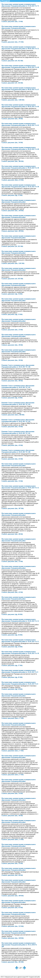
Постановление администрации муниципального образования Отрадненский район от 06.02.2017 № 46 (20, 105)
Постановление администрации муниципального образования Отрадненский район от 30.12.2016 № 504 (19, 944)
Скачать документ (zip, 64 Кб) (12, 635)
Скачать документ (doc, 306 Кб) (13, 161)
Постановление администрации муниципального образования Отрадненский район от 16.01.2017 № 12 (20, 620)
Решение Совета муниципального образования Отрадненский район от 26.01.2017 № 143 (18, 403)
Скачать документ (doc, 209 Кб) (13, 231)
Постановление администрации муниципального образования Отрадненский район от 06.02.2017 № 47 (20, 88)
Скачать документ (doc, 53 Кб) (12, 21)
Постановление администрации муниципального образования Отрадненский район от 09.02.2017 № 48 (20, 66)
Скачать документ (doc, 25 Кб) (12, 329)
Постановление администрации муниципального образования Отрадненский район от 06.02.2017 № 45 (20, 124)
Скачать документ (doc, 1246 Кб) (13, 100)
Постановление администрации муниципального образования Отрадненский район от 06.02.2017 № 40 (20, 148)
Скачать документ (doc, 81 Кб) (12, 907)
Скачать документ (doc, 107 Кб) (13, 508)
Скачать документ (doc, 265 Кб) (13, 962)
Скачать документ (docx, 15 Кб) (13, 839)
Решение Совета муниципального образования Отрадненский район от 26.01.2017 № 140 (18, 451)
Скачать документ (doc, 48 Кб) (12, 381)
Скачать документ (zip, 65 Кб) (12, 677)
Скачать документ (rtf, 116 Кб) (12, 83)
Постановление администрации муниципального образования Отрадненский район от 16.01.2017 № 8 (20, 683)
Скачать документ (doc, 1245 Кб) (13, 263)
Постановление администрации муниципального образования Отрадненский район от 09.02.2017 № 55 (20, 47)
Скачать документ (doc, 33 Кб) (12, 481)
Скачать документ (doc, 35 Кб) (12, 561)
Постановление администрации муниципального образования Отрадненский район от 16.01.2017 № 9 (20, 671)
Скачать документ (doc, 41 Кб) (12, 459)
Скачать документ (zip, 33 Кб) (12, 314)
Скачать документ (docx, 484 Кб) (13, 415)
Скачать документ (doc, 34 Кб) (12, 142)
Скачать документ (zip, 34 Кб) (12, 294)
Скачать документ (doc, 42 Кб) (12, 592)
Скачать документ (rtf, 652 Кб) (12, 60)
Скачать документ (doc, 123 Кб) (13, 926)
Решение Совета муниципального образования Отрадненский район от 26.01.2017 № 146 (18, 366)
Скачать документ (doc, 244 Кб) (13, 210)
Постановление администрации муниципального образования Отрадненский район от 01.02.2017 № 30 (20, 185)
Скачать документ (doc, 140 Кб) (13, 938)
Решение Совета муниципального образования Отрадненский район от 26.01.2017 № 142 (18, 420)
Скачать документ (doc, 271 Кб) (13, 42)
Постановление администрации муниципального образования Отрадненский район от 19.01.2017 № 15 (20, 487)
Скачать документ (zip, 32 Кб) (12, 195)
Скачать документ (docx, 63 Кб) (13, 180)
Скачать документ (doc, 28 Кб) (12, 345)
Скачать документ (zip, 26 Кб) (12, 647)
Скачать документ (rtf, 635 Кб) (12, 278)
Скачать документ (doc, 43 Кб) (12, 426)
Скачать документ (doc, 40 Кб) (12, 534)
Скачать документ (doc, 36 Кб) (12, 815)
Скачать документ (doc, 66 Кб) (12, 875)
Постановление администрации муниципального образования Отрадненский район (19, 27)
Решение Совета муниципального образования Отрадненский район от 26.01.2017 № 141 (18, 432)
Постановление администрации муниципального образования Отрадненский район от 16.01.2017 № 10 (20, 652)
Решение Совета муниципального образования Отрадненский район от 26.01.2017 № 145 (18, 386)
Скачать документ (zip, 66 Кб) (12, 614)
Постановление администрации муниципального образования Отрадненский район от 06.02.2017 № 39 (20, 167)
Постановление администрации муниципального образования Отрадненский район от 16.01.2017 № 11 (20, 640)
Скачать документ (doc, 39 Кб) (12, 118)
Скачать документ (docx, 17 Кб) (13, 718)
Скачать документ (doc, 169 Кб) (13, 895)
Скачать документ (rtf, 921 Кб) (12, 246)
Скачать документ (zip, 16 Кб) (12, 398)
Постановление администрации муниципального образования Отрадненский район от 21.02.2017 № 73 (20, 5)
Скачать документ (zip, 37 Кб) (12, 665)
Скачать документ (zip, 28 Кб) (12, 689)
